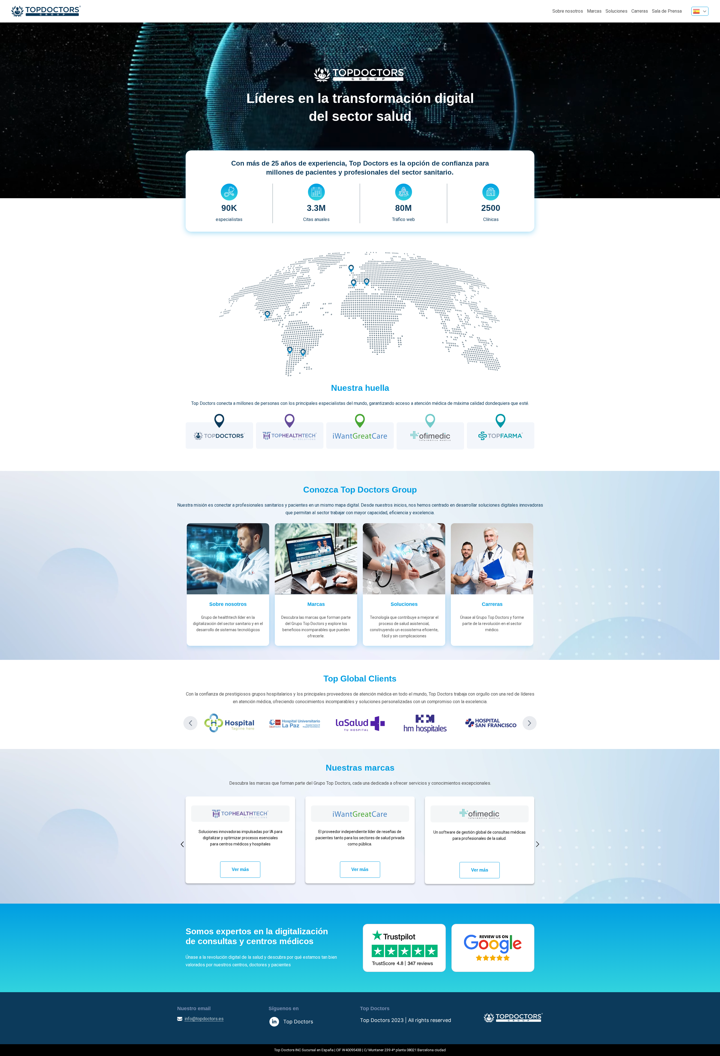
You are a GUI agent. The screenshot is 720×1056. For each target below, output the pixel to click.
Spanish (699, 11)
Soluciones (616, 11)
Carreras (639, 11)
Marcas (594, 11)
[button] (190, 723)
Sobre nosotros (567, 11)
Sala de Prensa (667, 11)
